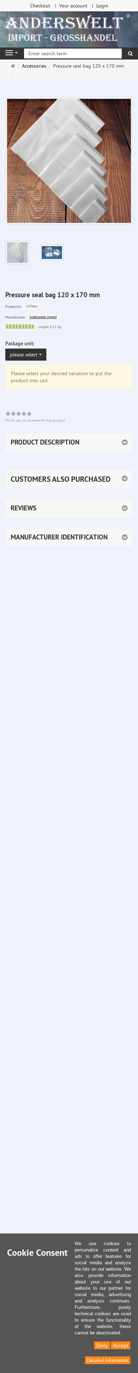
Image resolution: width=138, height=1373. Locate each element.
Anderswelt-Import (43, 317)
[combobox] (25, 355)
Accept (120, 1345)
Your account (73, 5)
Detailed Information (107, 1360)
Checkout (40, 5)
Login (102, 5)
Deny (102, 1345)
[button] (69, 479)
